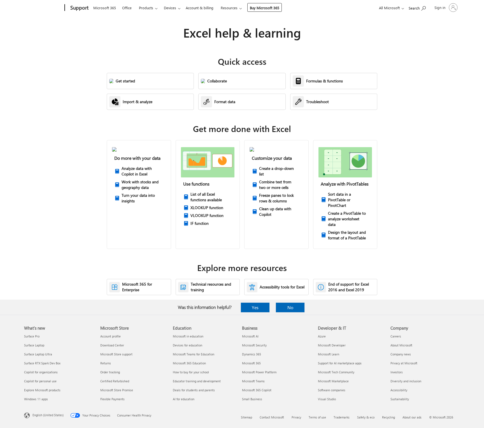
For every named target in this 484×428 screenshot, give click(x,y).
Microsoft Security (254, 345)
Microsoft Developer (332, 345)
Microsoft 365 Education (189, 363)
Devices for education (187, 345)
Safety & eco (365, 417)
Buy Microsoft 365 (264, 7)
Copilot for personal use (40, 381)
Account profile (110, 336)
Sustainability (399, 399)
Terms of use (317, 417)
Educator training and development (197, 381)
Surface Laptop (34, 345)
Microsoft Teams (253, 381)
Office (127, 7)
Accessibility (398, 390)
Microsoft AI (250, 336)
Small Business (252, 399)
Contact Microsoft (272, 417)
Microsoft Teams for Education (193, 354)
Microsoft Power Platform (259, 372)
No (290, 307)
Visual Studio (327, 399)
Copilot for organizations (41, 372)
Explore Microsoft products (42, 390)
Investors (396, 372)
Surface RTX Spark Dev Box (42, 363)
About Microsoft (401, 345)
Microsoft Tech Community (336, 372)
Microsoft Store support (116, 354)
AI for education (183, 399)
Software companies (331, 390)
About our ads (412, 417)
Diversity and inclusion (405, 381)
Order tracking (110, 372)
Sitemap (246, 417)
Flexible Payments (112, 399)
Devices (170, 7)
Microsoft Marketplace (333, 381)
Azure (322, 336)
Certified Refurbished (114, 381)
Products (146, 7)
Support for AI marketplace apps (340, 363)
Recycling (388, 417)
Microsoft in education (188, 336)
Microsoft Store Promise (116, 390)
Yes (255, 307)
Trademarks (342, 417)
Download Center (112, 345)
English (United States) (48, 415)
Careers (395, 336)
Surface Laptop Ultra (38, 354)
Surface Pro (31, 336)
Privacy (296, 417)
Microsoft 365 (104, 7)
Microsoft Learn (328, 354)
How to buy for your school (191, 372)
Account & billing (199, 7)
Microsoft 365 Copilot (256, 390)
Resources (229, 7)
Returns (105, 363)
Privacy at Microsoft (403, 363)
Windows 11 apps (36, 399)
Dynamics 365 (251, 354)
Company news (400, 354)
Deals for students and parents (194, 390)
